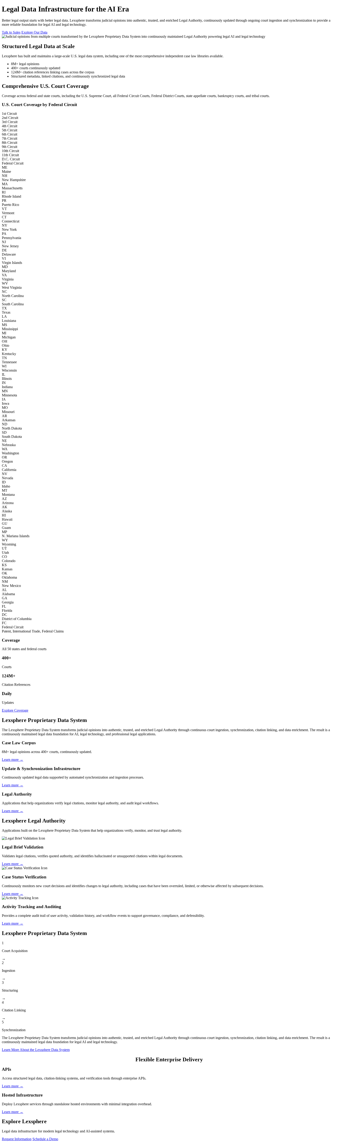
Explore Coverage (15, 710)
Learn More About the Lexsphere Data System (36, 1050)
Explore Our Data (34, 32)
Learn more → (12, 760)
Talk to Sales (11, 32)
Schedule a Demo (45, 1139)
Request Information (17, 1139)
